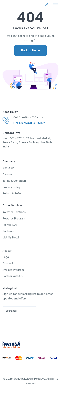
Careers (7, 174)
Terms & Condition (14, 180)
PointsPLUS (10, 224)
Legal (6, 257)
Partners (8, 231)
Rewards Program (14, 218)
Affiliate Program (13, 269)
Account (8, 250)
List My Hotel (11, 237)
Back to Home (30, 50)
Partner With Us (13, 276)
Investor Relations (14, 212)
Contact (8, 263)
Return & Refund (13, 193)
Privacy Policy (11, 187)
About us (8, 168)
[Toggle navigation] (55, 5)
